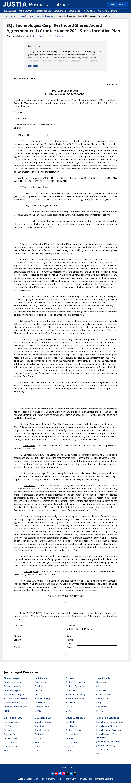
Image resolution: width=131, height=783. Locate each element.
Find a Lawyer (9, 11)
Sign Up (122, 4)
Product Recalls (73, 734)
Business (70, 678)
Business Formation (75, 682)
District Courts (11, 742)
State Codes (40, 726)
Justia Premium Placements (109, 730)
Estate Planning (42, 698)
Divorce (38, 690)
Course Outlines (104, 694)
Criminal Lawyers (12, 690)
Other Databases (75, 717)
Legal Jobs (70, 722)
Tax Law (69, 706)
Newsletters (89, 11)
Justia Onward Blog (105, 745)
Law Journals (102, 698)
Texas (37, 746)
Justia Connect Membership (109, 722)
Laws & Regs (75, 11)
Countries (70, 746)
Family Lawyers (11, 702)
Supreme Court (11, 734)
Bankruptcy (40, 682)
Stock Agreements (57, 36)
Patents (69, 738)
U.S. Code (8, 726)
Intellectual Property (75, 694)
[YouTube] (56, 773)
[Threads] (67, 773)
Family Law (40, 702)
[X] (74, 773)
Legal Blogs (71, 726)
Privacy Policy (86, 779)
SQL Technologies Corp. (45, 16)
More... (7, 710)
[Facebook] (60, 773)
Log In (112, 4)
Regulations (9, 730)
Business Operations (76, 686)
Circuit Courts (10, 738)
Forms (12, 16)
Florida (38, 738)
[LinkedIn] (52, 773)
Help (59, 779)
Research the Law (42, 11)
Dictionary (101, 682)
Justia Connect (24, 779)
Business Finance (37, 36)
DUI (36, 694)
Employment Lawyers (14, 694)
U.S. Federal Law (13, 717)
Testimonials (102, 749)
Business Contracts (25, 16)
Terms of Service (70, 779)
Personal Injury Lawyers (15, 706)
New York (39, 742)
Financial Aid (102, 690)
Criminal (39, 686)
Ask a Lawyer (25, 11)
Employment (72, 690)
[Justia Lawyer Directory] (78, 773)
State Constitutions (44, 722)
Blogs (99, 702)
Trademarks (71, 742)
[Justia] (15, 4)
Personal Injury (42, 706)
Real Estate (71, 702)
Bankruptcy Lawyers (13, 682)
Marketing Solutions (107, 11)
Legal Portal (38, 779)
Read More (32, 65)
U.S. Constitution (12, 722)
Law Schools (60, 11)
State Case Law (42, 730)
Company (50, 779)
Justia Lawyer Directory (107, 726)
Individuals (41, 678)
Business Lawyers (12, 686)
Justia (5, 16)
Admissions (101, 686)
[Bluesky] (71, 773)
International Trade (75, 698)
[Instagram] (63, 773)
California (39, 734)
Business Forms (73, 730)
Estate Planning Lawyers (15, 698)
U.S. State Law (43, 717)
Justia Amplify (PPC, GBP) (108, 741)
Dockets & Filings (12, 746)
